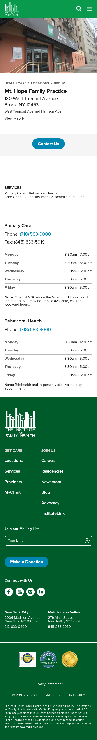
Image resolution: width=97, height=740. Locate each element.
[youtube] (19, 595)
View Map (13, 118)
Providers (13, 482)
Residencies (52, 471)
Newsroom (51, 482)
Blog (45, 492)
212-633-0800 (16, 626)
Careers (48, 460)
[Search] (79, 9)
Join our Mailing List (22, 529)
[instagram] (30, 595)
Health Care (15, 83)
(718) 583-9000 (35, 234)
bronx (59, 83)
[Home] (12, 9)
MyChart (12, 492)
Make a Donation (26, 561)
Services (12, 471)
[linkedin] (41, 595)
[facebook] (9, 595)
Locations (40, 83)
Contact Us (48, 143)
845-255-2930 (59, 626)
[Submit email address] (87, 541)
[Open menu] (89, 9)
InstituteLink (53, 513)
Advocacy (50, 503)
